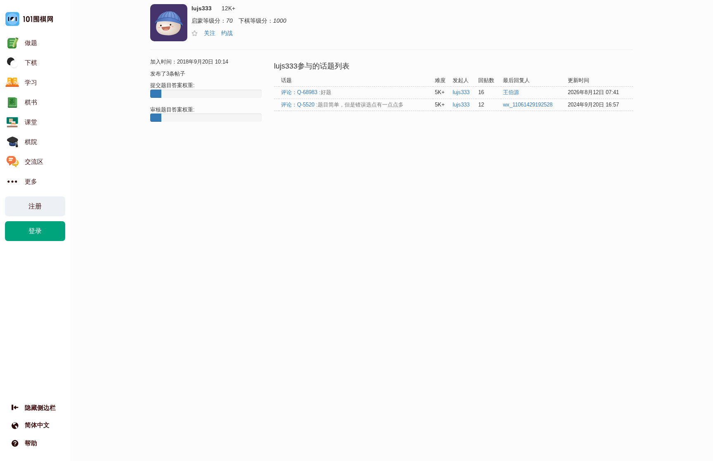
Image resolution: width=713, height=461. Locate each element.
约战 (227, 33)
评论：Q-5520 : (342, 105)
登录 (35, 230)
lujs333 (461, 92)
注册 (35, 206)
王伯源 (511, 92)
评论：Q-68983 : (306, 92)
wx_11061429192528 (527, 105)
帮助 (31, 443)
